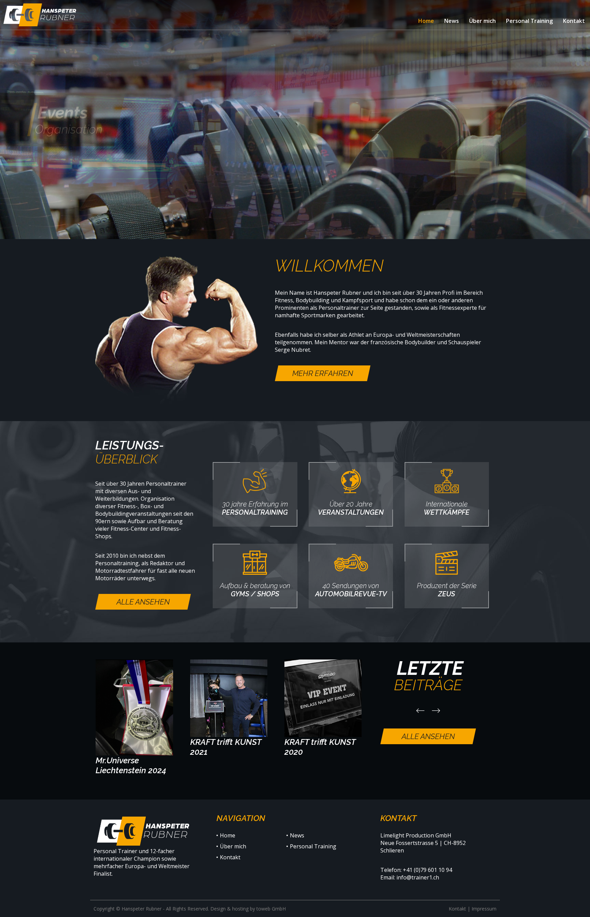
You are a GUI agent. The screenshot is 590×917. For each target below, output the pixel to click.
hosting (240, 908)
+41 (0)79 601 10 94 (427, 870)
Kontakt (457, 908)
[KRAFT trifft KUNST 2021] (229, 707)
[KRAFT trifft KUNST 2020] (323, 707)
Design (218, 908)
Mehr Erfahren (322, 373)
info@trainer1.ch (417, 877)
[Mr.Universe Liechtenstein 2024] (134, 717)
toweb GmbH (271, 908)
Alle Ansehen (143, 601)
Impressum (484, 908)
